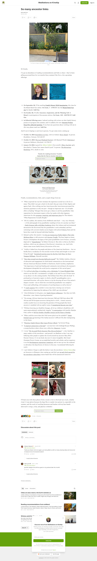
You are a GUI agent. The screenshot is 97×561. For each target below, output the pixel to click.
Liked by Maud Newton (30, 447)
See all (24, 527)
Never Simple (64, 135)
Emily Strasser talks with (33, 225)
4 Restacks (38, 416)
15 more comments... (26, 481)
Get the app (56, 554)
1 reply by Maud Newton (32, 458)
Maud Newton (24, 12)
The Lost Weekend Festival (44, 140)
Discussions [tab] (32, 488)
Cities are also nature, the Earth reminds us (36, 493)
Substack (41, 558)
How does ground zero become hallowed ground (39, 259)
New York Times (60, 254)
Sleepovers (57, 328)
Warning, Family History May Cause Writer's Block (40, 323)
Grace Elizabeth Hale (67, 271)
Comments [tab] (24, 432)
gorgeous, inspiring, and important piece (49, 215)
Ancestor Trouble (52, 237)
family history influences (55, 293)
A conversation (57, 310)
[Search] (75, 2)
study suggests (30, 288)
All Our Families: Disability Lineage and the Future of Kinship (52, 312)
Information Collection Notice (48, 545)
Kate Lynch (27, 463)
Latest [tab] (26, 488)
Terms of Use (56, 544)
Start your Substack (44, 554)
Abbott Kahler (47, 145)
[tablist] (27, 432)
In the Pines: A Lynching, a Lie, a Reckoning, (44, 271)
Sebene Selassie (68, 350)
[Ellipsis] (75, 446)
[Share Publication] (78, 2)
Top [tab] (23, 488)
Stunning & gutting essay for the (44, 254)
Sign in (92, 2)
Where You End (66, 145)
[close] (63, 518)
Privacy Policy (60, 545)
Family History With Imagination (56, 105)
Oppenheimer (36, 242)
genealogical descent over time (62, 305)
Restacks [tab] (31, 432)
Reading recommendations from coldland (35, 504)
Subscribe (84, 2)
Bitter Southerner (46, 225)
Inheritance (71, 140)
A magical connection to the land (34, 326)
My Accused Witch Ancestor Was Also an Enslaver (45, 331)
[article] (48, 496)
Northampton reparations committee (41, 342)
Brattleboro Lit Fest (41, 135)
